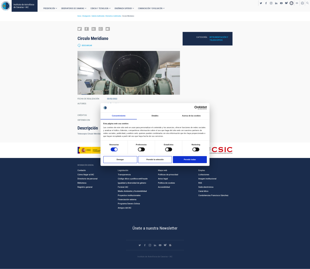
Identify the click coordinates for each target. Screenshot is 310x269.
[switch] (141, 149)
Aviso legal (163, 179)
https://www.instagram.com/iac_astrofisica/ (271, 3)
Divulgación (86, 16)
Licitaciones (203, 174)
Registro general (85, 187)
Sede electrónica (205, 187)
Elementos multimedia (113, 16)
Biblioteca (82, 183)
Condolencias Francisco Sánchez (213, 195)
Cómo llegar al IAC (86, 174)
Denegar (120, 159)
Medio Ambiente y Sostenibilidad (132, 191)
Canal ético (203, 191)
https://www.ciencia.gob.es (91, 150)
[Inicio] (6, 6)
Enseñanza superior (123, 8)
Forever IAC (123, 187)
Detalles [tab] (155, 116)
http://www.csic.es (219, 150)
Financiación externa (127, 199)
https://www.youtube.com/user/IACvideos (281, 3)
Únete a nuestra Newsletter (154, 228)
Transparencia (124, 174)
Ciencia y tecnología (99, 8)
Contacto (82, 170)
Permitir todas (190, 159)
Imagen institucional (207, 179)
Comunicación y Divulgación (150, 8)
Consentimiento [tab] (118, 116)
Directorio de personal (87, 179)
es (297, 3)
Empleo (201, 170)
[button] (80, 29)
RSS (200, 183)
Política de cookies (166, 183)
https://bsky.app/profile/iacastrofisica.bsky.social (286, 3)
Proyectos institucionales (129, 195)
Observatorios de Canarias (72, 8)
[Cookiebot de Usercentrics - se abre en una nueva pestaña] (196, 108)
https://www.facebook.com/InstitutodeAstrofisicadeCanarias (266, 3)
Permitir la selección (155, 159)
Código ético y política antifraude (132, 179)
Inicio (79, 16)
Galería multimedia (98, 16)
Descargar (87, 45)
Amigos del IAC (124, 208)
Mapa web (162, 170)
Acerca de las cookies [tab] (191, 116)
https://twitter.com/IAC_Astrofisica (261, 3)
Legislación (123, 170)
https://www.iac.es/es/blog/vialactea (291, 3)
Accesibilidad (164, 187)
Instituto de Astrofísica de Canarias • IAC (24, 5)
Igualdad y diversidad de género (132, 183)
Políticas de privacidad (168, 174)
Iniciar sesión (302, 3)
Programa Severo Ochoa (129, 203)
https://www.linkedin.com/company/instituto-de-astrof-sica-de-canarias (276, 3)
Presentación (49, 8)
